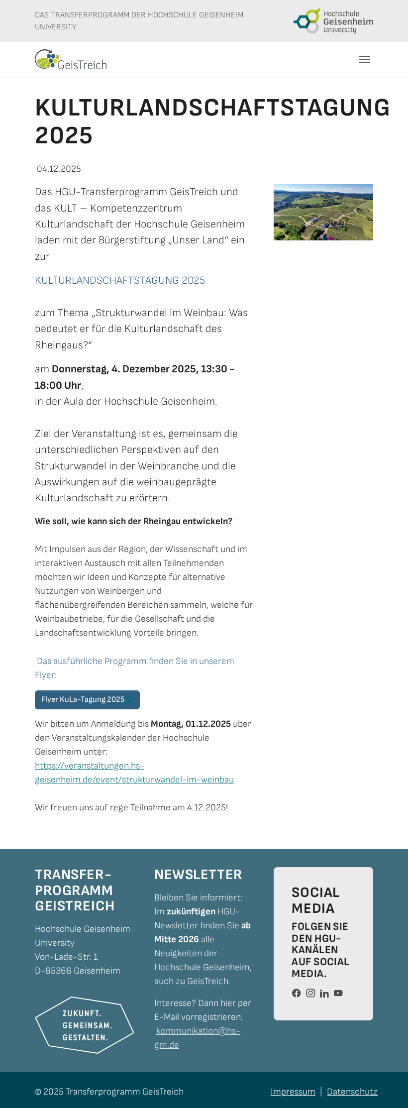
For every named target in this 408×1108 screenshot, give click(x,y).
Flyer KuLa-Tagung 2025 (82, 699)
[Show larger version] (323, 213)
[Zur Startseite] (70, 59)
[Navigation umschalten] (364, 59)
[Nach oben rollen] (384, 1084)
